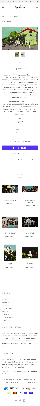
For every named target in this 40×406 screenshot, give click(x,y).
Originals (6, 302)
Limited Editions (8, 308)
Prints (4, 305)
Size (20, 119)
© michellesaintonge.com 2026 (16, 379)
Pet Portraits (7, 317)
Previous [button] (5, 39)
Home (4, 16)
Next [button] (34, 39)
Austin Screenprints (18, 16)
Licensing (5, 314)
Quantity (20, 129)
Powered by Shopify (13, 382)
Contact (5, 311)
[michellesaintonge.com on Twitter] (16, 401)
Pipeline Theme (29, 382)
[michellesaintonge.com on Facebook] (20, 401)
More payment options (20, 153)
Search (33, 379)
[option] (20, 38)
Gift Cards (6, 320)
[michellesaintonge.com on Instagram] (24, 401)
